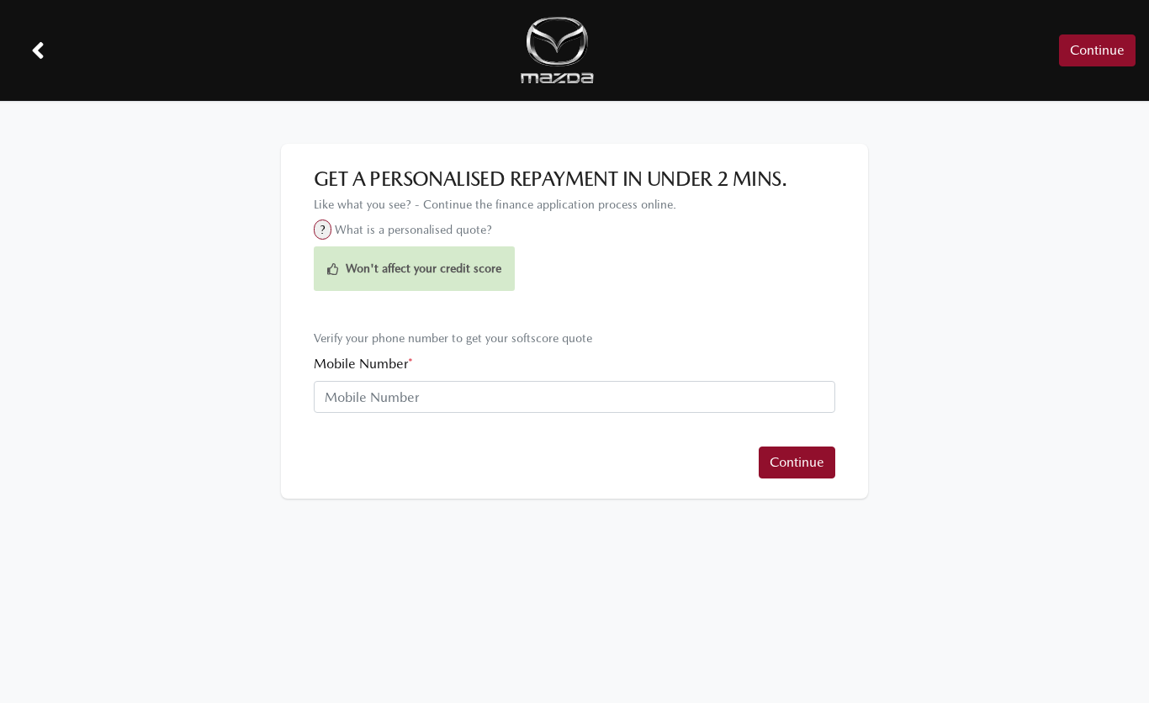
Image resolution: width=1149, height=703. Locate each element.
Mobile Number (363, 364)
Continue (1097, 50)
